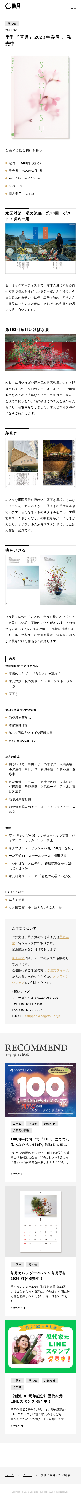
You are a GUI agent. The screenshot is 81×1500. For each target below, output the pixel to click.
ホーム (9, 1475)
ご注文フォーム (58, 970)
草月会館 (18, 958)
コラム (27, 1475)
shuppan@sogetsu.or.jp (42, 1016)
